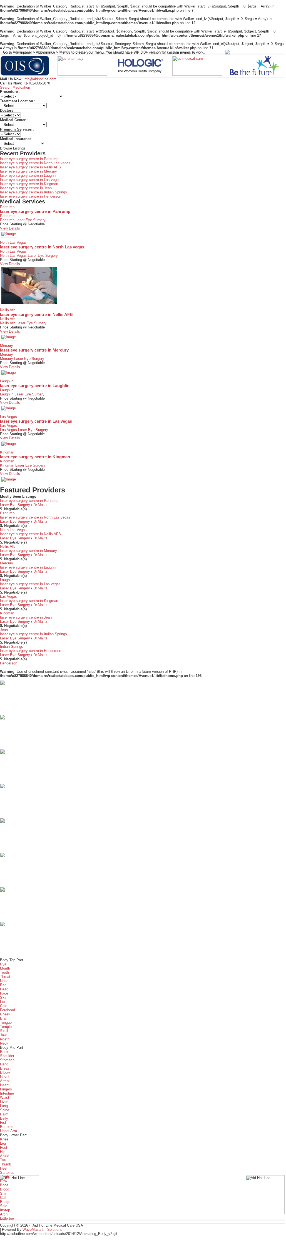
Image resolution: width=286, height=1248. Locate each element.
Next (277, 65)
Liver (4, 1102)
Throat (5, 977)
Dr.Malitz (40, 505)
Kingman (7, 452)
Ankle (4, 1156)
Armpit (5, 1081)
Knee (4, 1139)
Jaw (3, 1035)
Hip (2, 1152)
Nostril (5, 1039)
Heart (4, 1085)
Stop (144, 83)
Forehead (7, 1010)
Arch (4, 1214)
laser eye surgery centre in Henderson (30, 196)
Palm (4, 1114)
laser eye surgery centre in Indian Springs (33, 192)
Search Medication (15, 87)
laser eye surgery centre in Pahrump (29, 159)
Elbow (5, 1072)
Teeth (4, 972)
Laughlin (6, 381)
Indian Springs (11, 646)
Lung (4, 1106)
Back (4, 1052)
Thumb (5, 1164)
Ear (3, 985)
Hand (4, 1064)
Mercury (6, 345)
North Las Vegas (13, 242)
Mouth (5, 968)
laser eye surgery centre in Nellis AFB (30, 167)
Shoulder (7, 1056)
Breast (5, 1068)
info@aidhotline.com (39, 79)
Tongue (6, 1022)
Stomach (7, 1060)
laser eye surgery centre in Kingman (29, 184)
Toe (3, 1160)
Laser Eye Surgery (31, 220)
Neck (4, 1043)
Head (4, 989)
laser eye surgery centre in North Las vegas (35, 163)
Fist (3, 1122)
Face (4, 993)
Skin (3, 997)
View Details (10, 228)
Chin (3, 1006)
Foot (3, 1147)
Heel (3, 1168)
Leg (3, 1143)
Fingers (6, 1089)
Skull (4, 1031)
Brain (4, 1018)
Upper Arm (8, 1131)
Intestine (7, 1093)
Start (140, 83)
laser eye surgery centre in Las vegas (30, 180)
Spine (4, 1110)
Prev (7, 65)
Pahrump (7, 207)
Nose (4, 981)
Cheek (5, 1014)
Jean (4, 630)
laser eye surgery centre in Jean (26, 188)
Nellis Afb (7, 310)
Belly (4, 1118)
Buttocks (7, 1127)
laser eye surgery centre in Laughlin (28, 175)
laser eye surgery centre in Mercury (28, 171)
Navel (4, 1077)
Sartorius (7, 1172)
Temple (6, 1027)
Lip (2, 1002)
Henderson (8, 663)
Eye (3, 964)
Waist (4, 1097)
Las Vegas (8, 417)
